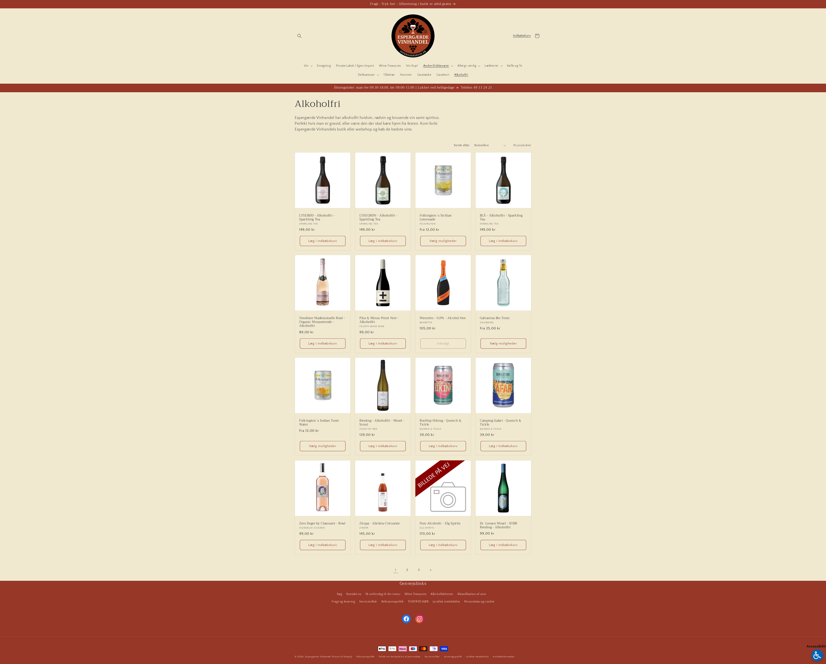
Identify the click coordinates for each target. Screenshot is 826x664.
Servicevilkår (368, 601)
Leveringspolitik (453, 656)
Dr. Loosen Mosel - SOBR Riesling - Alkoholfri (498, 525)
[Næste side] (430, 570)
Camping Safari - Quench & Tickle (500, 423)
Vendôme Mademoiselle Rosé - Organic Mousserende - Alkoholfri (322, 322)
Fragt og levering (343, 601)
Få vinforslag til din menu (383, 594)
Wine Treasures (415, 594)
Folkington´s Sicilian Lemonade (436, 217)
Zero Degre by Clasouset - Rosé (322, 524)
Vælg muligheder (443, 241)
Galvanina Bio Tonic (495, 318)
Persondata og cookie (479, 601)
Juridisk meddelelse (446, 601)
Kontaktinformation (504, 656)
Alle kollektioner (442, 594)
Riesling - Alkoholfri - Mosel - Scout (381, 423)
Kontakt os (353, 594)
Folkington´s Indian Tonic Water (319, 423)
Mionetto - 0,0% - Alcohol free (443, 318)
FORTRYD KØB (418, 601)
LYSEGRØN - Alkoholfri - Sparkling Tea (378, 217)
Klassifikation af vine (472, 594)
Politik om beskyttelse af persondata (399, 656)
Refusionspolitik (392, 601)
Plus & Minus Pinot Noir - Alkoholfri (379, 320)
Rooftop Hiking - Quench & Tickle (440, 423)
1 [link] (395, 570)
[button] (299, 36)
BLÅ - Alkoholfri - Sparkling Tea (501, 217)
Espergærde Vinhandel (318, 656)
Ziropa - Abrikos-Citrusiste (379, 524)
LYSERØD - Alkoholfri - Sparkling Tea (317, 217)
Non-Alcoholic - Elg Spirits (440, 524)
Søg (339, 594)
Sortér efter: (462, 145)
